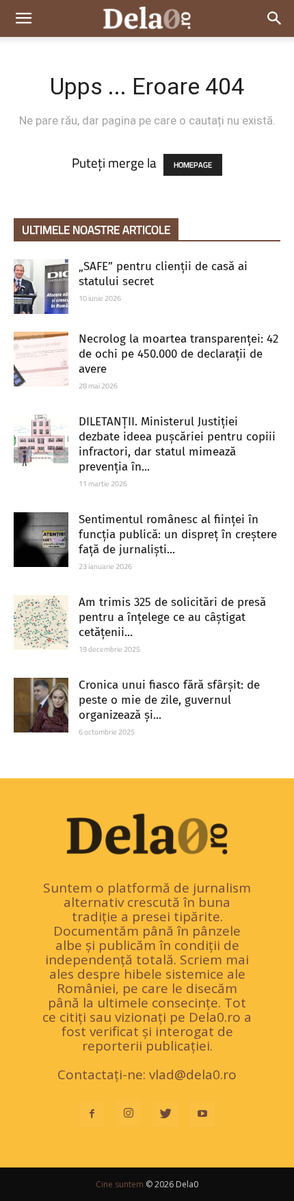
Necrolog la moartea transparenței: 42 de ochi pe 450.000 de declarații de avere (178, 354)
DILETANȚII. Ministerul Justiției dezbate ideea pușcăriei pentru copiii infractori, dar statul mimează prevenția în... (177, 444)
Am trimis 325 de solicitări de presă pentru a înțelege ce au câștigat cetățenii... (172, 617)
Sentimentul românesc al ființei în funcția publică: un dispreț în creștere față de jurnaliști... (178, 534)
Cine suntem (120, 1184)
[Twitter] (165, 1114)
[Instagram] (128, 1113)
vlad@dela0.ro (193, 1074)
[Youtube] (202, 1114)
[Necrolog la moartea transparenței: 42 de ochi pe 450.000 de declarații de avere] (41, 359)
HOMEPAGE (193, 164)
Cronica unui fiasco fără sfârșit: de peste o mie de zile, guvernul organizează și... (169, 700)
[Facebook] (91, 1114)
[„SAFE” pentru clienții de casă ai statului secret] (41, 286)
